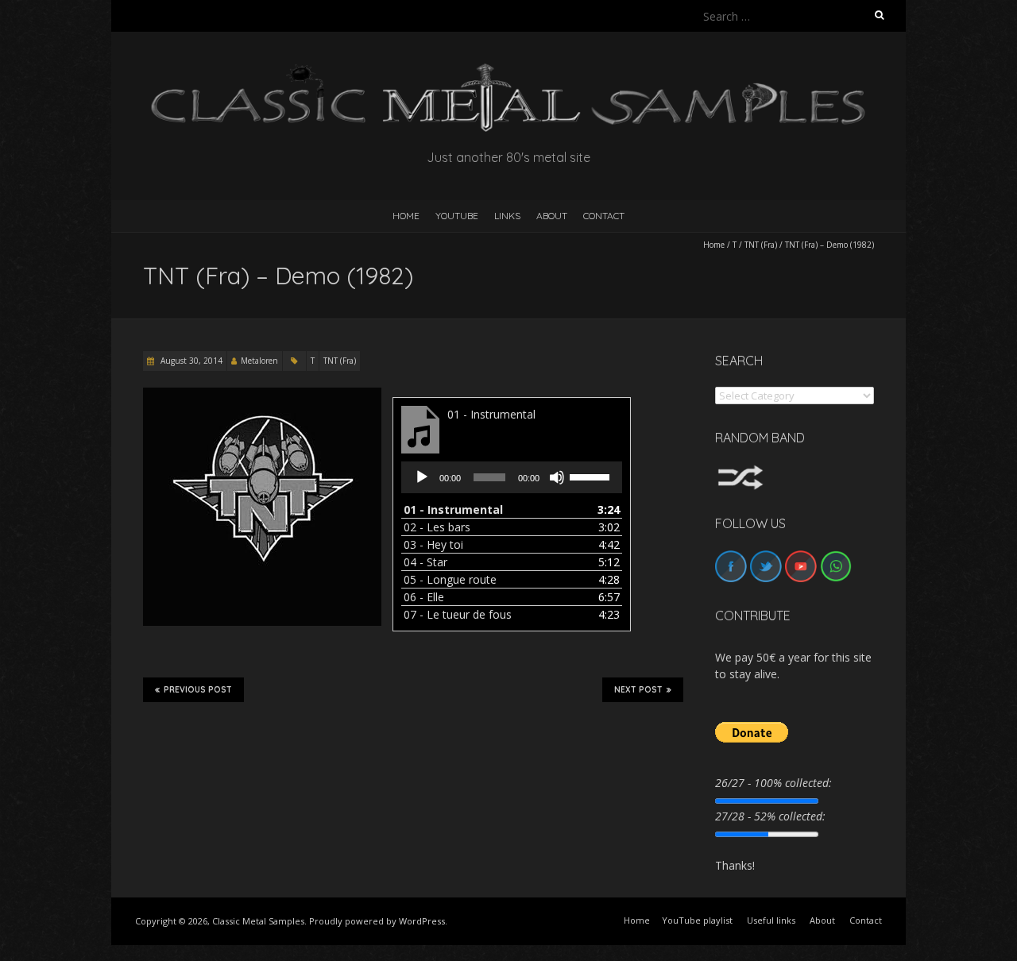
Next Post (638, 690)
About (551, 216)
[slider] (592, 475)
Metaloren (259, 360)
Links (507, 216)
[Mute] (557, 477)
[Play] (422, 477)
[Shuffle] (740, 472)
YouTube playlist (697, 920)
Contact (604, 216)
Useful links (771, 920)
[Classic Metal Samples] (508, 71)
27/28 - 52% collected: (770, 816)
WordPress (422, 921)
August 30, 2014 (190, 360)
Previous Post (198, 690)
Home (714, 244)
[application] (511, 477)
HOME (406, 216)
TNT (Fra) (760, 244)
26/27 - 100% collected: (773, 782)
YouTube (456, 216)
